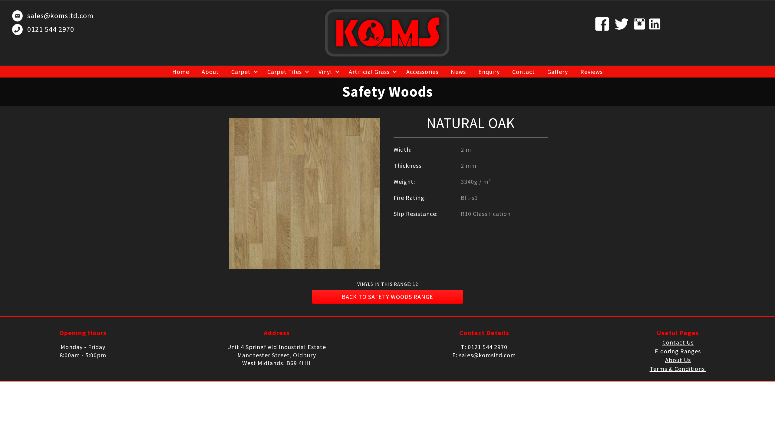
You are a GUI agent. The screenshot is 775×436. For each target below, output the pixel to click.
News (458, 71)
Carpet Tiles (284, 71)
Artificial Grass (369, 71)
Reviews (591, 71)
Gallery (557, 71)
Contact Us (678, 342)
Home (180, 71)
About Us (678, 360)
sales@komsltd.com (60, 15)
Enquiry (489, 71)
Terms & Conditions (678, 368)
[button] (387, 297)
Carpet (241, 71)
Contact (523, 71)
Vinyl (325, 71)
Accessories (422, 71)
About (210, 71)
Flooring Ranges (678, 351)
